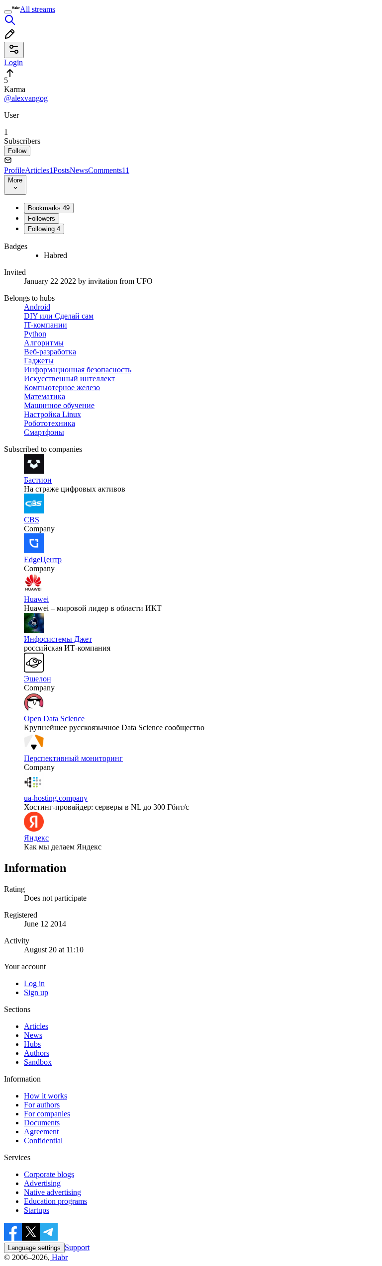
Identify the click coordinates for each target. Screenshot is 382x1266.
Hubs (32, 1044)
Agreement (41, 1131)
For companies (47, 1113)
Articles (39, 170)
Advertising (42, 1183)
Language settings (34, 1248)
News (79, 170)
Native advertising (52, 1192)
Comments (108, 170)
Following (44, 229)
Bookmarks (49, 208)
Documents (42, 1122)
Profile (14, 170)
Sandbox (38, 1062)
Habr (59, 1257)
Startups (36, 1210)
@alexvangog (26, 98)
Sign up (36, 992)
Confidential (43, 1140)
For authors (42, 1104)
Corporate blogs (49, 1174)
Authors (36, 1053)
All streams (37, 9)
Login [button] (13, 62)
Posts (61, 170)
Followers (41, 218)
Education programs (55, 1201)
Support (77, 1247)
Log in (34, 983)
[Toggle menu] (8, 11)
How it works (45, 1096)
